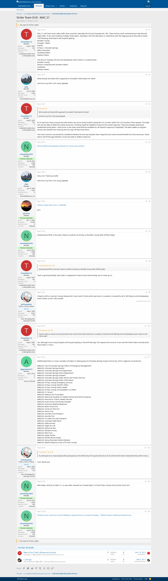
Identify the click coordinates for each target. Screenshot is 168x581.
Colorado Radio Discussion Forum (53, 555)
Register (83, 6)
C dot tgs (27, 559)
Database (73, 6)
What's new (50, 6)
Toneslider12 (22, 21)
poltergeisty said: (44, 330)
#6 (149, 201)
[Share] (146, 30)
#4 (149, 142)
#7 (149, 231)
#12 (149, 448)
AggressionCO (26, 369)
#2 (149, 75)
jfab (26, 87)
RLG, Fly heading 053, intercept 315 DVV (28, 320)
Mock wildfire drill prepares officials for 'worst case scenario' (61, 146)
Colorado (32, 167)
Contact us (115, 579)
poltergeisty (26, 304)
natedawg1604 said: (45, 266)
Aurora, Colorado (29, 381)
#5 (149, 172)
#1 (149, 30)
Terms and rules (126, 579)
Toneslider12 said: (45, 452)
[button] (32, 6)
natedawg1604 (26, 154)
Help (146, 579)
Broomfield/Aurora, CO (27, 99)
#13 (149, 481)
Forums (39, 6)
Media (62, 6)
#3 (149, 104)
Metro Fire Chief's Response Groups (40, 552)
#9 (149, 292)
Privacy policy (138, 579)
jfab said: (42, 108)
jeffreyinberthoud (29, 562)
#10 (149, 326)
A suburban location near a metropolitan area (27, 55)
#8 (149, 261)
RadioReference (24, 6)
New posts (20, 10)
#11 (149, 357)
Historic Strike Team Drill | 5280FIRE (51, 205)
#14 (149, 511)
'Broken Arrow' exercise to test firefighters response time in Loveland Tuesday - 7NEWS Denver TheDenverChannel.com (84, 515)
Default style (23, 579)
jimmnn (26, 213)
